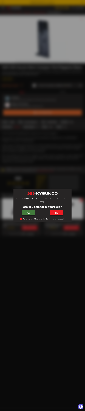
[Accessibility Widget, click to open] (80, 406)
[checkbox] (43, 219)
